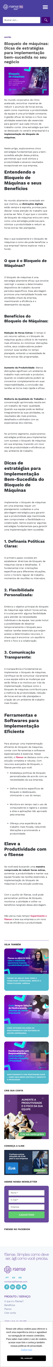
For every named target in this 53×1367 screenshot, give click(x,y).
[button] (45, 7)
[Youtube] (24, 1286)
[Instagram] (18, 1286)
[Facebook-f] (6, 1286)
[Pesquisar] (45, 20)
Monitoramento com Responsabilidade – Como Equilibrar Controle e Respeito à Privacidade (26, 1077)
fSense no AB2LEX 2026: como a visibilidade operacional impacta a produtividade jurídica (24, 980)
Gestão (7, 37)
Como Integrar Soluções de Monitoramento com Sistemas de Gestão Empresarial (23, 1030)
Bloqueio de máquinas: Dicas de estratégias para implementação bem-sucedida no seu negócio (26, 52)
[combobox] (21, 20)
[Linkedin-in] (12, 1286)
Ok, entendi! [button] (27, 1358)
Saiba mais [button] (26, 1350)
